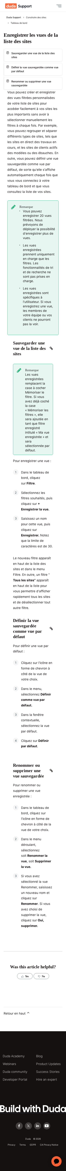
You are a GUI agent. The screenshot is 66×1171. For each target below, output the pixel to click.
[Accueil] (18, 6)
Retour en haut (15, 1013)
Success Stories (48, 1072)
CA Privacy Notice (49, 1144)
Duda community (15, 1072)
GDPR (33, 1144)
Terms (22, 1144)
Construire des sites (36, 17)
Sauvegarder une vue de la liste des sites (33, 55)
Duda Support (13, 17)
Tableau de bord (19, 23)
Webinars (9, 1064)
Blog (39, 1056)
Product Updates (48, 1064)
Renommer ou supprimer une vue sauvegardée (31, 83)
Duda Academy (14, 1056)
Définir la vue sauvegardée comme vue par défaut (34, 69)
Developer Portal (15, 1079)
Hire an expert (46, 1079)
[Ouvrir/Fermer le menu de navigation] (58, 6)
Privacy (11, 1144)
